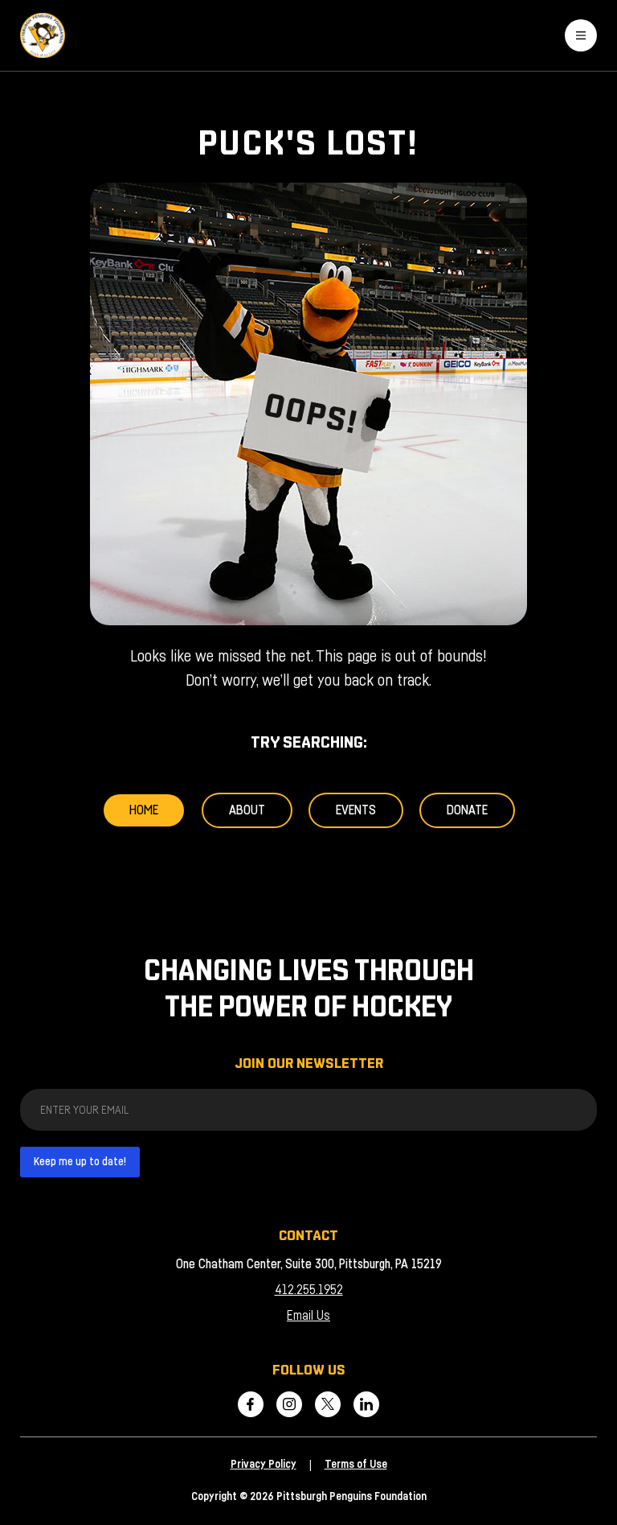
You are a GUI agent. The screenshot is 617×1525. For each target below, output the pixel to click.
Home (143, 810)
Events (356, 810)
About (247, 810)
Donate (467, 810)
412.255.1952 (309, 1290)
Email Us (308, 1315)
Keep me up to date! (80, 1162)
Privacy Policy (263, 1464)
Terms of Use (356, 1464)
